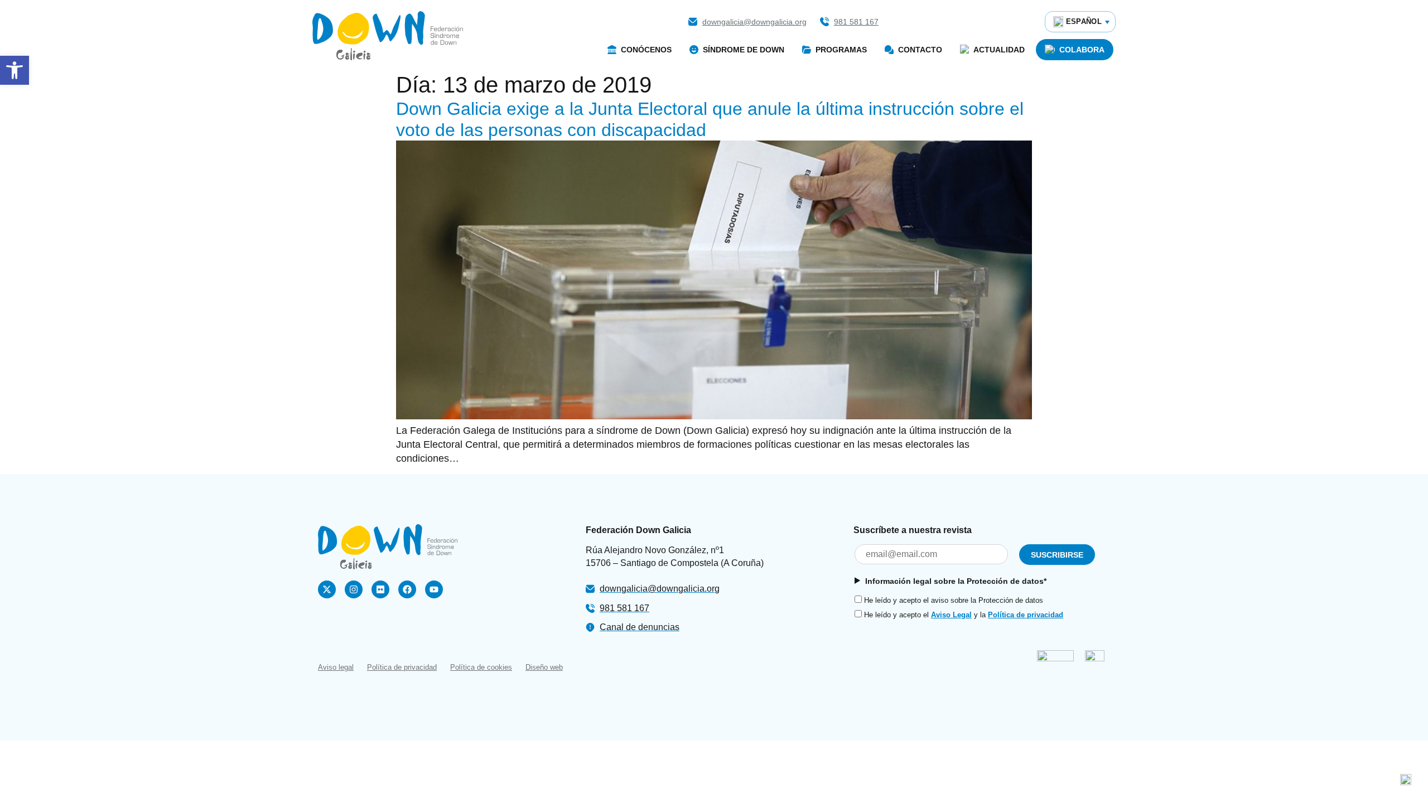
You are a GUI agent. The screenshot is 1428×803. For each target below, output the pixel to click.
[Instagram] (354, 589)
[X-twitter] (327, 589)
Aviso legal (336, 667)
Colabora (1081, 49)
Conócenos (646, 49)
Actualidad (999, 49)
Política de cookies (481, 667)
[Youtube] (434, 589)
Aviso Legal (951, 615)
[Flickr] (380, 589)
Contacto (920, 49)
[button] (14, 70)
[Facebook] (407, 589)
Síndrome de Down (743, 49)
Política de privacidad (1025, 615)
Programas (841, 49)
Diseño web (544, 667)
